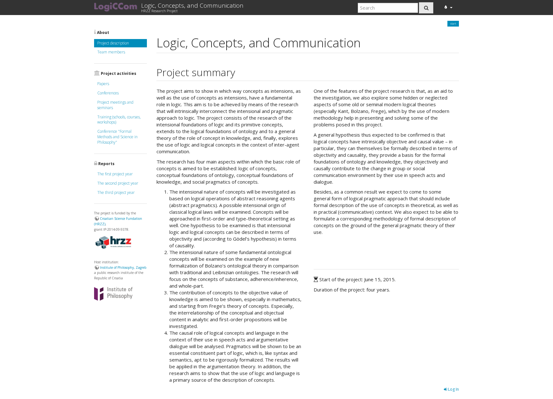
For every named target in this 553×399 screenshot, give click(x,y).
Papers (103, 83)
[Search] (426, 7)
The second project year (117, 183)
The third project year (116, 192)
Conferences (108, 93)
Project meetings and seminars (115, 105)
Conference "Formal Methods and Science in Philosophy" (117, 137)
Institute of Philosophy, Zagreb (123, 267)
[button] (447, 7)
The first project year (115, 174)
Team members (111, 52)
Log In (453, 389)
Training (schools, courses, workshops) (119, 119)
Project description (113, 43)
